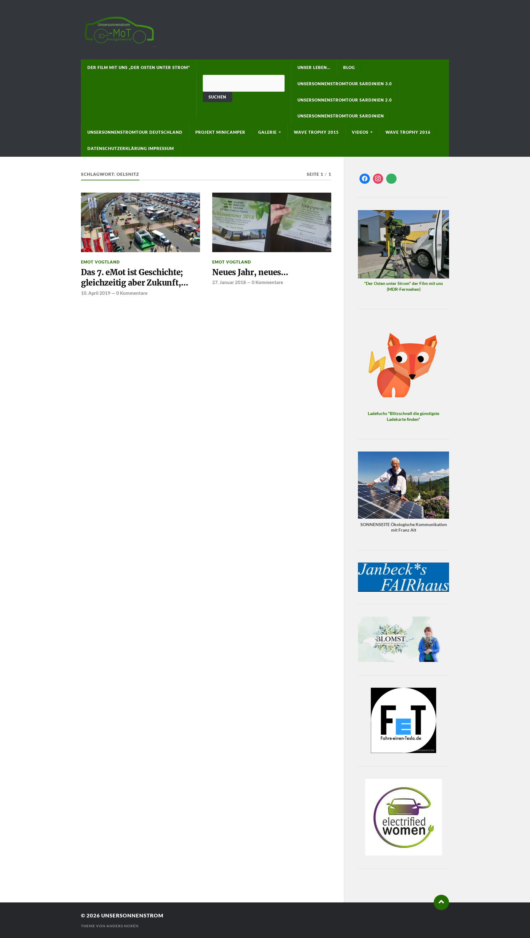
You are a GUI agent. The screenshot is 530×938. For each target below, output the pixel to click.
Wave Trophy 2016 (408, 132)
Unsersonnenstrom (132, 915)
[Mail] (391, 179)
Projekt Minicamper (220, 132)
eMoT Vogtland (100, 261)
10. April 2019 (95, 293)
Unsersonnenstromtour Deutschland (134, 132)
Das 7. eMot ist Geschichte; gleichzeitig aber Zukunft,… (134, 277)
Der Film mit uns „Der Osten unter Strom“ (138, 67)
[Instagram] (378, 179)
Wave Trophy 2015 (316, 132)
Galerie (267, 132)
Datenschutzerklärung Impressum (130, 148)
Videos (360, 132)
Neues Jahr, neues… (250, 272)
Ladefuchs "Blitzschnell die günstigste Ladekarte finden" (403, 416)
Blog (349, 67)
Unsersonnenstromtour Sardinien (341, 115)
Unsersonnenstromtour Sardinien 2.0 (345, 100)
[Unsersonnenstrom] (265, 29)
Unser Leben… (314, 67)
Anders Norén (122, 926)
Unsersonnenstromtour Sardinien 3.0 (345, 83)
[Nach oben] (441, 902)
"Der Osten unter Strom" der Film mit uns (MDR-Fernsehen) (403, 286)
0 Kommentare (132, 293)
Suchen (217, 96)
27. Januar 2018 (229, 282)
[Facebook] (364, 179)
